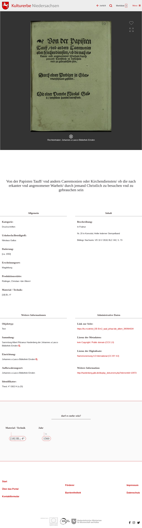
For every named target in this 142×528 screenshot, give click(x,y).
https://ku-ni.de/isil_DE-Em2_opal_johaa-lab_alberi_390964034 (105, 329)
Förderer (69, 485)
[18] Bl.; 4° (17, 438)
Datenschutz (133, 493)
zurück (103, 5)
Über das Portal (10, 489)
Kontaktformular (10, 496)
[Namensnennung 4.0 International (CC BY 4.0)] (71, 136)
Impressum (132, 485)
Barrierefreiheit (73, 493)
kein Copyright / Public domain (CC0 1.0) (95, 342)
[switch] (131, 23)
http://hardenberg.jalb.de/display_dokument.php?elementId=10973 (106, 373)
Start (4, 481)
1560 (46, 438)
